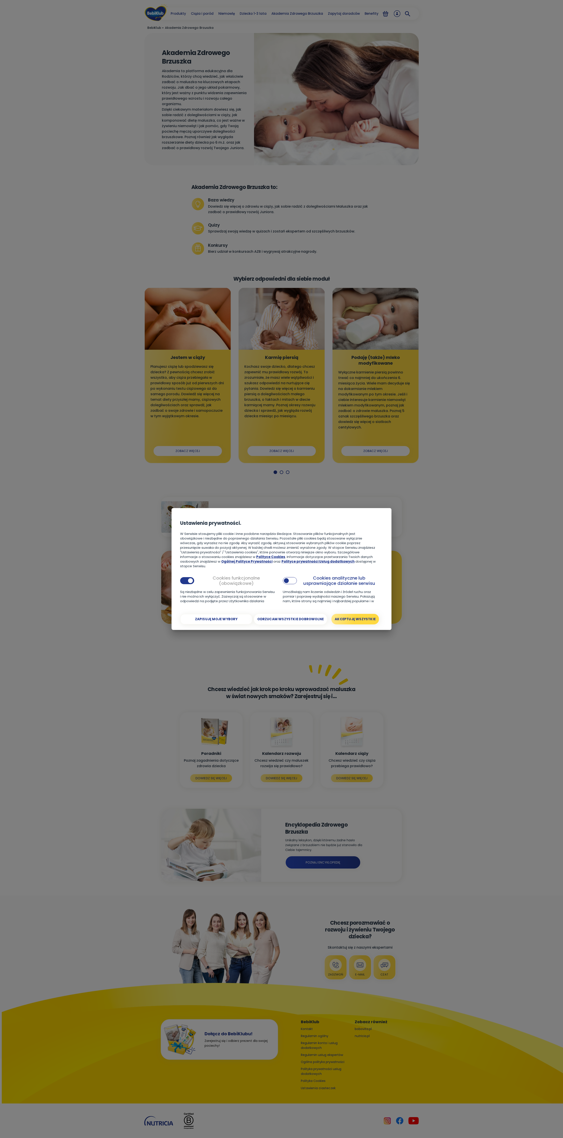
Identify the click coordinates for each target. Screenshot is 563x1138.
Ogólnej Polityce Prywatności (246, 561)
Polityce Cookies (270, 556)
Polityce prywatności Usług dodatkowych (318, 561)
